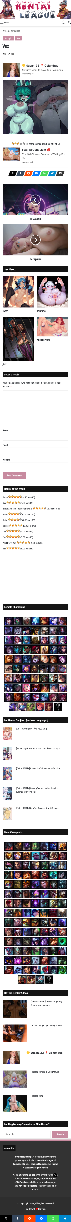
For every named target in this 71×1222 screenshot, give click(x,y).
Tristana (41, 310)
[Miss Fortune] (52, 326)
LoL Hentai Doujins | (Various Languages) (26, 720)
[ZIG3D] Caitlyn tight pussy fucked (46, 1025)
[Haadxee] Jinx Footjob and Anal (17, 508)
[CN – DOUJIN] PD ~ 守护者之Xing (31, 728)
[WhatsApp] (43, 173)
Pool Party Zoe (9, 542)
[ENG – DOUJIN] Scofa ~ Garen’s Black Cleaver (37, 808)
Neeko (6, 525)
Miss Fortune (43, 339)
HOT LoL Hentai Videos (16, 992)
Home (8, 30)
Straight (16, 30)
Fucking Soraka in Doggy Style (45, 1071)
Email (5, 445)
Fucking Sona (37, 1095)
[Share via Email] (59, 173)
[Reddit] (27, 173)
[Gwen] (18, 291)
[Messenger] (35, 173)
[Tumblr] (19, 173)
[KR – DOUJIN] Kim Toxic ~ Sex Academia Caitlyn (38, 748)
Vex (18, 38)
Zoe (4, 531)
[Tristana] (52, 291)
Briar (5, 514)
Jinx (4, 364)
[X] (11, 173)
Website (6, 459)
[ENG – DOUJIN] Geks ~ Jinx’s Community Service (38, 768)
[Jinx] (18, 339)
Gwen (5, 310)
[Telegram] (51, 173)
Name (5, 430)
